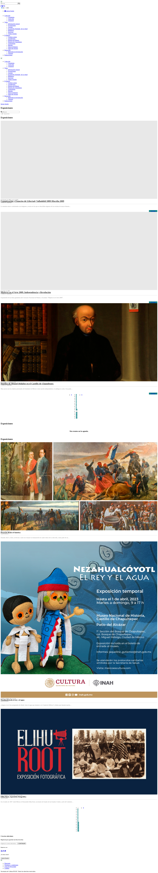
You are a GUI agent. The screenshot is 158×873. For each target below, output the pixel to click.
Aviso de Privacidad (10, 866)
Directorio (7, 863)
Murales (10, 45)
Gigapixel (11, 20)
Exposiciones (12, 25)
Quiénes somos (12, 37)
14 (76, 416)
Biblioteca (11, 30)
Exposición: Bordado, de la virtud (18, 29)
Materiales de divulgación (15, 52)
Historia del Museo (13, 40)
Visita (6, 22)
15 (76, 418)
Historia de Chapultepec (15, 42)
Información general (14, 24)
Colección (7, 15)
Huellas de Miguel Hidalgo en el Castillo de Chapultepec (27, 383)
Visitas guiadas (12, 34)
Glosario (10, 53)
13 (76, 414)
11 (76, 411)
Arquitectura (11, 38)
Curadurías (11, 17)
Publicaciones (8, 55)
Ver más (153, 211)
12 (76, 413)
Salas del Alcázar (13, 48)
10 (76, 409)
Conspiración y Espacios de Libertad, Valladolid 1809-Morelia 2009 (32, 201)
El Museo (7, 35)
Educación (7, 50)
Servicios (10, 32)
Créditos (6, 868)
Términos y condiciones (11, 865)
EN (8, 8)
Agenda (10, 27)
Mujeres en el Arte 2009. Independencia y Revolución (26, 292)
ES (3, 8)
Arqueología (11, 43)
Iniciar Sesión (10, 11)
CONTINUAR (21, 843)
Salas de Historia (13, 47)
